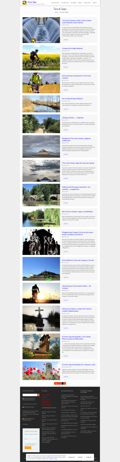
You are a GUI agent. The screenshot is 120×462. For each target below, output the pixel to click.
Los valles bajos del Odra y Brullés (69, 423)
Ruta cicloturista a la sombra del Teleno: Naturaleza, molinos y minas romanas (68, 402)
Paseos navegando (46, 404)
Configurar (88, 457)
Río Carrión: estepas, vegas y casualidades (77, 211)
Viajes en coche (45, 402)
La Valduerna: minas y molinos (30, 404)
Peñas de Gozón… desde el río (68, 412)
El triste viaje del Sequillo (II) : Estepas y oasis (78, 365)
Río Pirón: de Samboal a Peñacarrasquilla (50, 440)
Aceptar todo (72, 457)
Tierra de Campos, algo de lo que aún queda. (78, 163)
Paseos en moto (46, 400)
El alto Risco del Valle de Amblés (88, 424)
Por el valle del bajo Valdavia (72, 99)
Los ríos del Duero (55, 3)
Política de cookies (53, 458)
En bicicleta (44, 397)
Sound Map (25, 424)
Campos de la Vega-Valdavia (72, 48)
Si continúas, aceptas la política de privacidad (31, 444)
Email (26, 439)
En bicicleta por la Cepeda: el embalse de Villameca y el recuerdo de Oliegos (69, 396)
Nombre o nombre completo (31, 434)
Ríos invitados (74, 3)
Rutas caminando (46, 395)
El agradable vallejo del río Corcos (69, 429)
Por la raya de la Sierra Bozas (68, 410)
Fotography (95, 461)
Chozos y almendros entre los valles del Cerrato (49, 433)
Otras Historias (87, 3)
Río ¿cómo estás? (65, 3)
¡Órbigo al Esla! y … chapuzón (73, 118)
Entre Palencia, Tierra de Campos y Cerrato (78, 260)
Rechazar (80, 457)
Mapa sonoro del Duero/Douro (28, 419)
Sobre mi (94, 3)
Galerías (80, 3)
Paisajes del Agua (29, 407)
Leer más (66, 39)
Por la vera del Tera (85, 406)
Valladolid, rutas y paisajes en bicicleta (29, 399)
